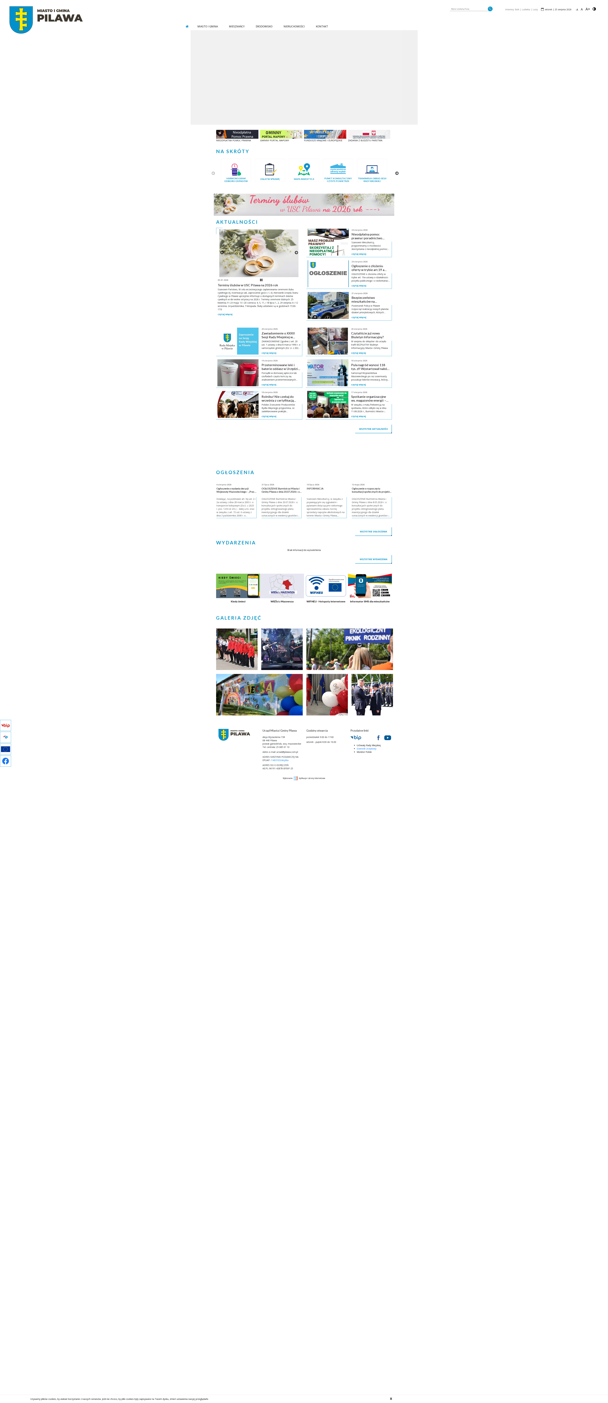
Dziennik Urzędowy (366, 781)
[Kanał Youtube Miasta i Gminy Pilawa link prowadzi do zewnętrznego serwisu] (390, 771)
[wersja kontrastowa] (594, 9)
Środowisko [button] (264, 26)
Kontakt (322, 26)
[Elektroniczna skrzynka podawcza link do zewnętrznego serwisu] (371, 771)
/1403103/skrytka (279, 793)
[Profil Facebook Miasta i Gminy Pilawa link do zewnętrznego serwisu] (380, 771)
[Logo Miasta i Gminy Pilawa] (46, 20)
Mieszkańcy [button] (237, 26)
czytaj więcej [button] (225, 318)
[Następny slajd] (396, 173)
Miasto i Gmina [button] (207, 26)
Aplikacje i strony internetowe (312, 811)
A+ (588, 9)
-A (577, 9)
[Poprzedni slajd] (213, 173)
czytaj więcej (359, 253)
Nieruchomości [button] (294, 26)
